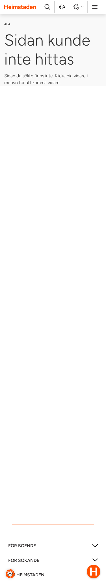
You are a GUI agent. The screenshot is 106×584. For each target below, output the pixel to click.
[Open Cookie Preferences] (10, 573)
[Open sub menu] (95, 547)
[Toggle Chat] (93, 571)
